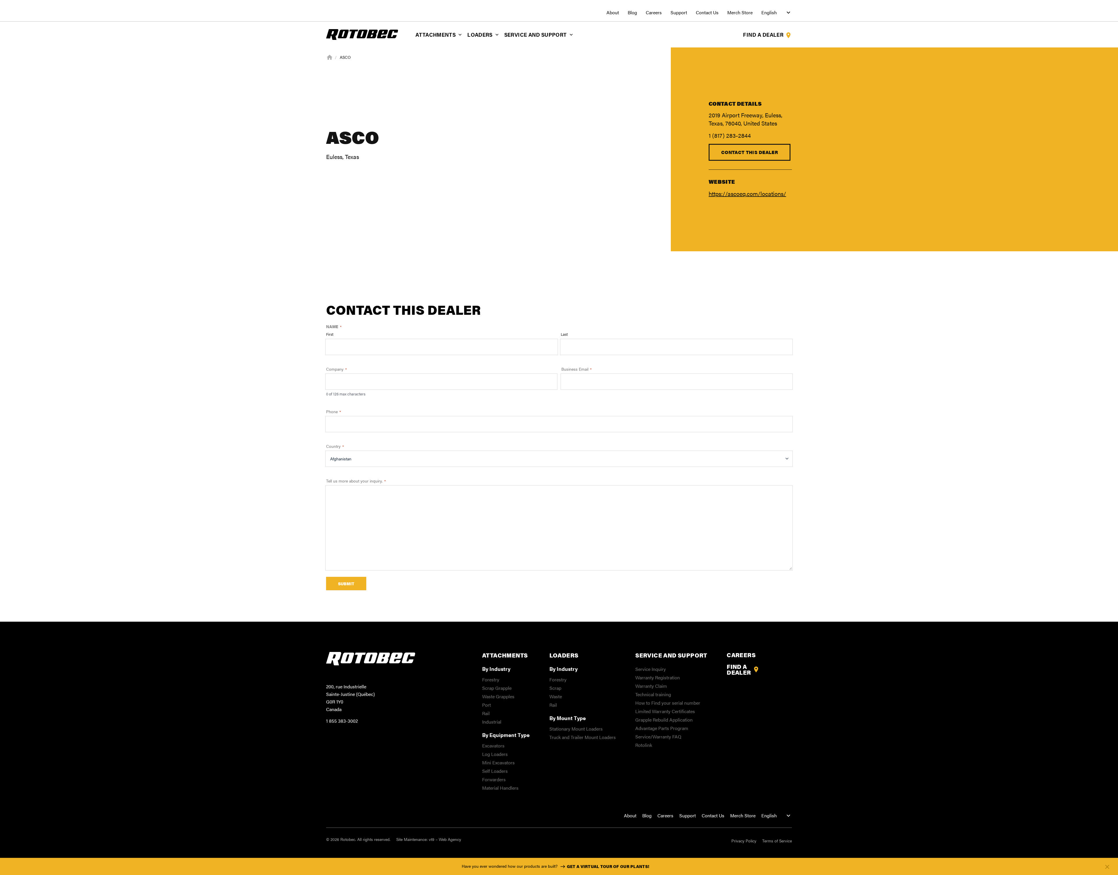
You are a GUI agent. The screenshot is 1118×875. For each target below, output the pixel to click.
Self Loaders (495, 771)
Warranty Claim (651, 686)
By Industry (496, 668)
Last (564, 334)
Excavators (493, 745)
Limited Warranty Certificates (665, 711)
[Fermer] (1107, 867)
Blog (632, 12)
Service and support (535, 34)
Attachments (435, 34)
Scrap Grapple (497, 688)
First (329, 334)
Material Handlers (500, 787)
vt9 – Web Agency (445, 839)
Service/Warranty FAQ (658, 736)
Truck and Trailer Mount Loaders (582, 737)
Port (486, 704)
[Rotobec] (362, 34)
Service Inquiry (650, 669)
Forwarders (494, 779)
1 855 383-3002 (342, 720)
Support (679, 12)
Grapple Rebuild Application (664, 719)
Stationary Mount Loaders (576, 728)
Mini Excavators (498, 762)
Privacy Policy (743, 841)
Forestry (490, 679)
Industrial (491, 721)
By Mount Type (567, 718)
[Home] (329, 56)
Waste (555, 696)
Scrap (555, 688)
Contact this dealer (749, 152)
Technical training (653, 694)
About (612, 12)
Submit (346, 583)
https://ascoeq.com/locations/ (747, 193)
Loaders (480, 34)
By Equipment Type (506, 734)
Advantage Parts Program (661, 728)
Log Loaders (495, 754)
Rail (486, 713)
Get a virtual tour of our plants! (608, 866)
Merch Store (740, 12)
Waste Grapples (498, 696)
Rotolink (643, 745)
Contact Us (707, 12)
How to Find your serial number (667, 702)
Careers (654, 12)
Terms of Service (777, 841)
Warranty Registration (657, 677)
